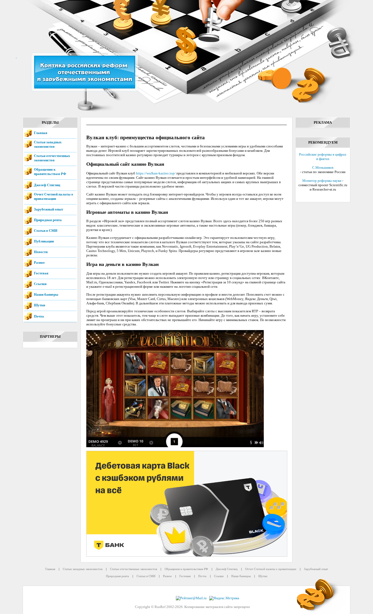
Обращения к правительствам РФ (50, 171)
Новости (41, 252)
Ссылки (40, 284)
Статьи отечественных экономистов (52, 158)
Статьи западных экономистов (48, 144)
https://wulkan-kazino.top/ (156, 173)
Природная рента (48, 220)
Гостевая (41, 273)
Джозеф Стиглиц (47, 185)
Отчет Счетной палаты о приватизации (53, 196)
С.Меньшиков (322, 167)
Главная (40, 133)
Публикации (44, 241)
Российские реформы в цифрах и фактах (323, 156)
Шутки (39, 305)
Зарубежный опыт (48, 209)
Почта (39, 316)
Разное (39, 262)
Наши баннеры (46, 294)
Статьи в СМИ (45, 231)
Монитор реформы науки (321, 181)
